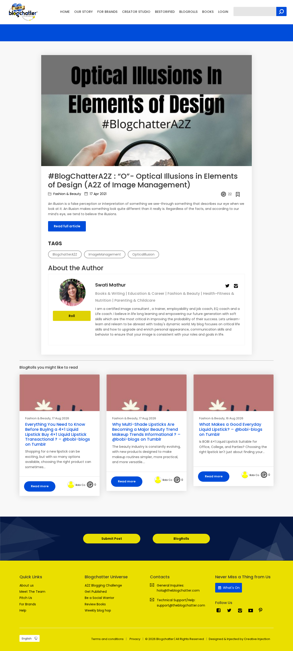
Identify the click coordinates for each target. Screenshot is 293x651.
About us (26, 585)
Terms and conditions (107, 639)
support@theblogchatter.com (181, 605)
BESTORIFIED (165, 11)
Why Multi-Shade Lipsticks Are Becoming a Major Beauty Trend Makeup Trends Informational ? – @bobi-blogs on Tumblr (146, 431)
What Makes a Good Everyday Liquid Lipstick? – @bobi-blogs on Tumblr (230, 429)
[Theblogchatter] (22, 11)
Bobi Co (80, 485)
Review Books (95, 604)
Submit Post (111, 538)
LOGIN (223, 11)
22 (230, 194)
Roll (72, 316)
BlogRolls (181, 538)
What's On (231, 587)
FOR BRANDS (107, 11)
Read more (40, 486)
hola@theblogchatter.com (178, 590)
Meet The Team (32, 591)
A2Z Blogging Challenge (103, 585)
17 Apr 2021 (97, 194)
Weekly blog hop (98, 610)
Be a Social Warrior (99, 597)
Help (22, 610)
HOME (65, 11)
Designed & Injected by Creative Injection (239, 639)
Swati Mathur (110, 285)
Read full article (67, 226)
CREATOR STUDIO (136, 11)
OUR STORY (83, 11)
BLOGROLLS (188, 11)
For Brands (27, 604)
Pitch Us (25, 597)
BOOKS (208, 11)
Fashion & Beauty (66, 194)
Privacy (135, 639)
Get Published (96, 591)
